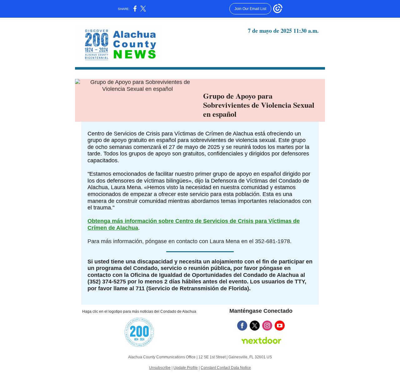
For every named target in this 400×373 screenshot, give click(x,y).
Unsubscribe (160, 368)
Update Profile (185, 368)
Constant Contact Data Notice (226, 368)
